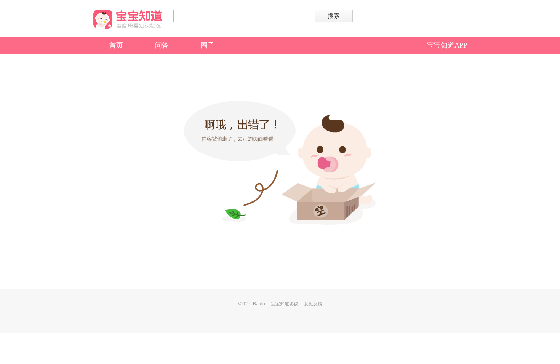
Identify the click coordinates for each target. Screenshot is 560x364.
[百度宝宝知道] (127, 19)
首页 (116, 45)
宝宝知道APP (447, 45)
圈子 (207, 45)
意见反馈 (313, 304)
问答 (162, 45)
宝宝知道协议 (284, 304)
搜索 (334, 16)
